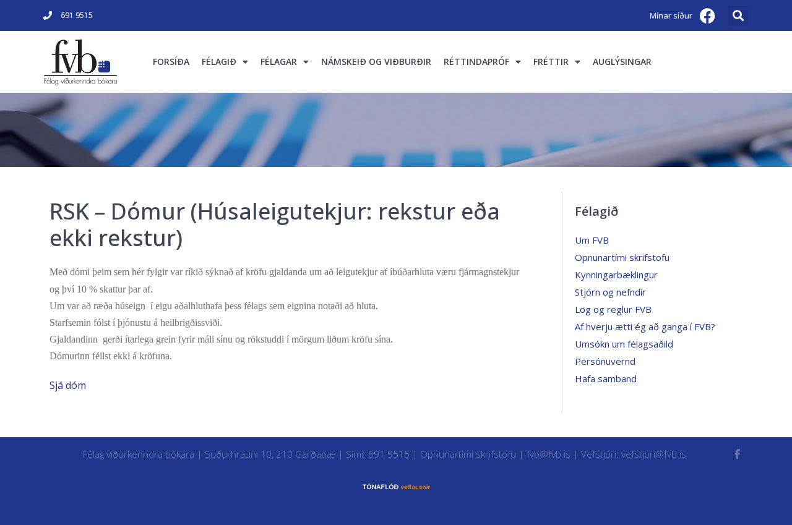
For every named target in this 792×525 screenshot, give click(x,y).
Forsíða (171, 61)
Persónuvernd (605, 361)
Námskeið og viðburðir (376, 61)
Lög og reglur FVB (613, 309)
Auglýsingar (622, 61)
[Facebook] (707, 15)
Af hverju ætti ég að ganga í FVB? (645, 326)
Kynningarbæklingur (616, 274)
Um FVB (592, 240)
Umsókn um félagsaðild (624, 344)
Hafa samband (606, 378)
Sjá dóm (68, 385)
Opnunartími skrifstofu (622, 257)
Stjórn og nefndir (610, 292)
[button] (738, 16)
